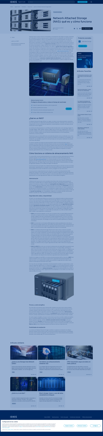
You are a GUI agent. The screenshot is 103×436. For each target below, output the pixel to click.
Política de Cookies (47, 426)
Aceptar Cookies (10, 429)
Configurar (20, 426)
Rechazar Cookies (82, 425)
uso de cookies (38, 426)
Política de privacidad (5, 427)
